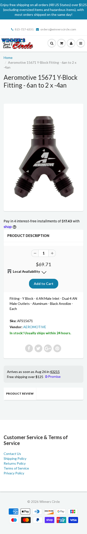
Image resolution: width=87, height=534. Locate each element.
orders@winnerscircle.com (58, 29)
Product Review (20, 393)
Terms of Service (16, 468)
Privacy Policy (14, 473)
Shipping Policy (15, 458)
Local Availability (26, 271)
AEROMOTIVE (34, 327)
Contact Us (12, 454)
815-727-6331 (24, 29)
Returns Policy (15, 463)
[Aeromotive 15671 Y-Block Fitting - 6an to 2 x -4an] (43, 157)
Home (8, 57)
